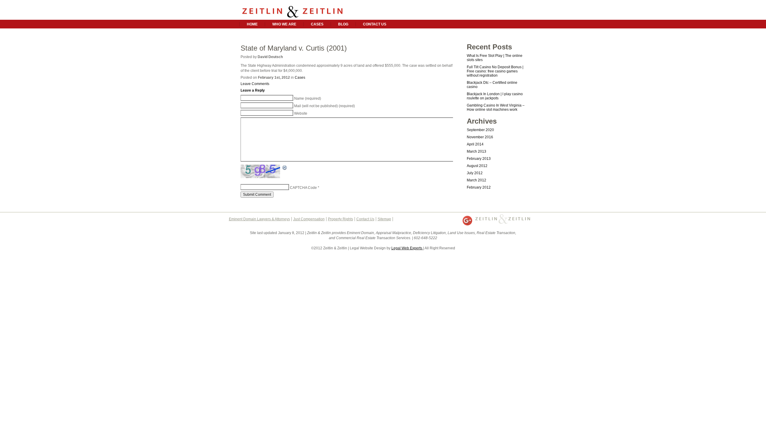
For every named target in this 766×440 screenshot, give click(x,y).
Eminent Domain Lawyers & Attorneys (259, 219)
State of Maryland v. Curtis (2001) (294, 48)
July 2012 (475, 173)
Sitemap (384, 219)
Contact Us (374, 24)
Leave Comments (255, 84)
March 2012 (476, 180)
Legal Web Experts (407, 248)
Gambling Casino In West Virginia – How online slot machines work (496, 107)
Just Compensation (309, 219)
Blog (343, 24)
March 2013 (476, 151)
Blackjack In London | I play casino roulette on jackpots (495, 96)
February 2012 (479, 187)
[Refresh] (285, 168)
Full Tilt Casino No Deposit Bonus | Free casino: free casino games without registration (495, 71)
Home (252, 24)
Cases (317, 24)
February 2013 (479, 159)
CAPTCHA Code (303, 188)
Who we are (284, 24)
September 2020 (480, 130)
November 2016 (480, 137)
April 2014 (475, 144)
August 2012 (477, 166)
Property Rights (340, 219)
